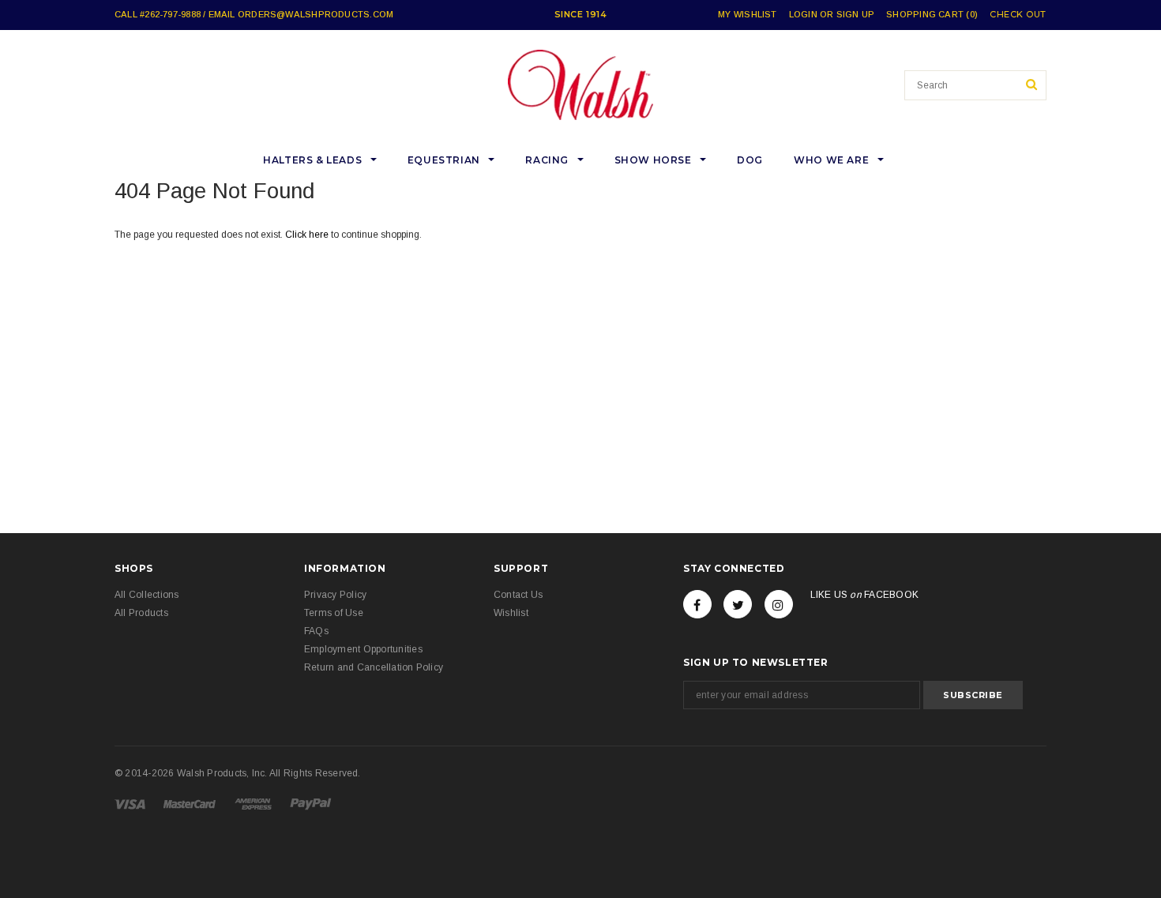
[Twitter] (737, 604)
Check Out (1018, 14)
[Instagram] (779, 604)
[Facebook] (697, 604)
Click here (308, 234)
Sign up (855, 14)
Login (803, 14)
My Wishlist (747, 14)
